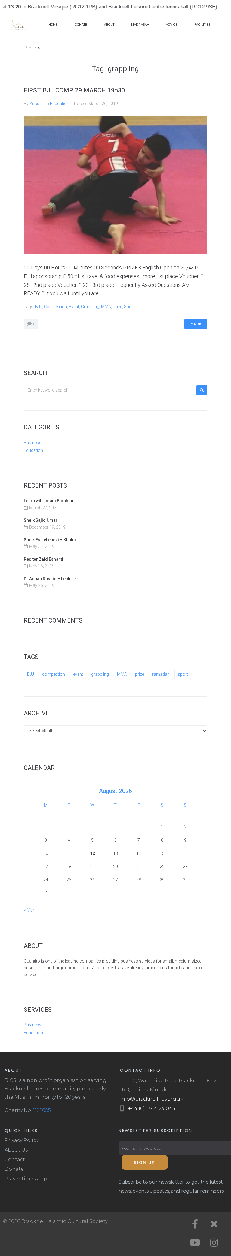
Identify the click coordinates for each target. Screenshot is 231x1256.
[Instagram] (214, 1242)
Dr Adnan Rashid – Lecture (50, 578)
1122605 (42, 1110)
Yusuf (35, 103)
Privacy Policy (21, 1140)
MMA (106, 306)
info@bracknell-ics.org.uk (151, 1099)
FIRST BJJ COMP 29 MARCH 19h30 (74, 90)
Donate (14, 1169)
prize (117, 306)
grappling (90, 306)
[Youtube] (195, 1242)
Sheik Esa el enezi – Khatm (50, 539)
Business (33, 442)
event (74, 306)
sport (129, 306)
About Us (16, 1150)
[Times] (214, 1224)
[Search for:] (108, 390)
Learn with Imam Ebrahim (48, 500)
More (195, 324)
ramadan (161, 674)
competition (55, 306)
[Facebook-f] (195, 1224)
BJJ (38, 306)
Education (59, 103)
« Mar (29, 910)
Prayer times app (26, 1179)
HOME (28, 47)
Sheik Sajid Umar (40, 520)
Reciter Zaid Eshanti (43, 559)
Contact (15, 1159)
